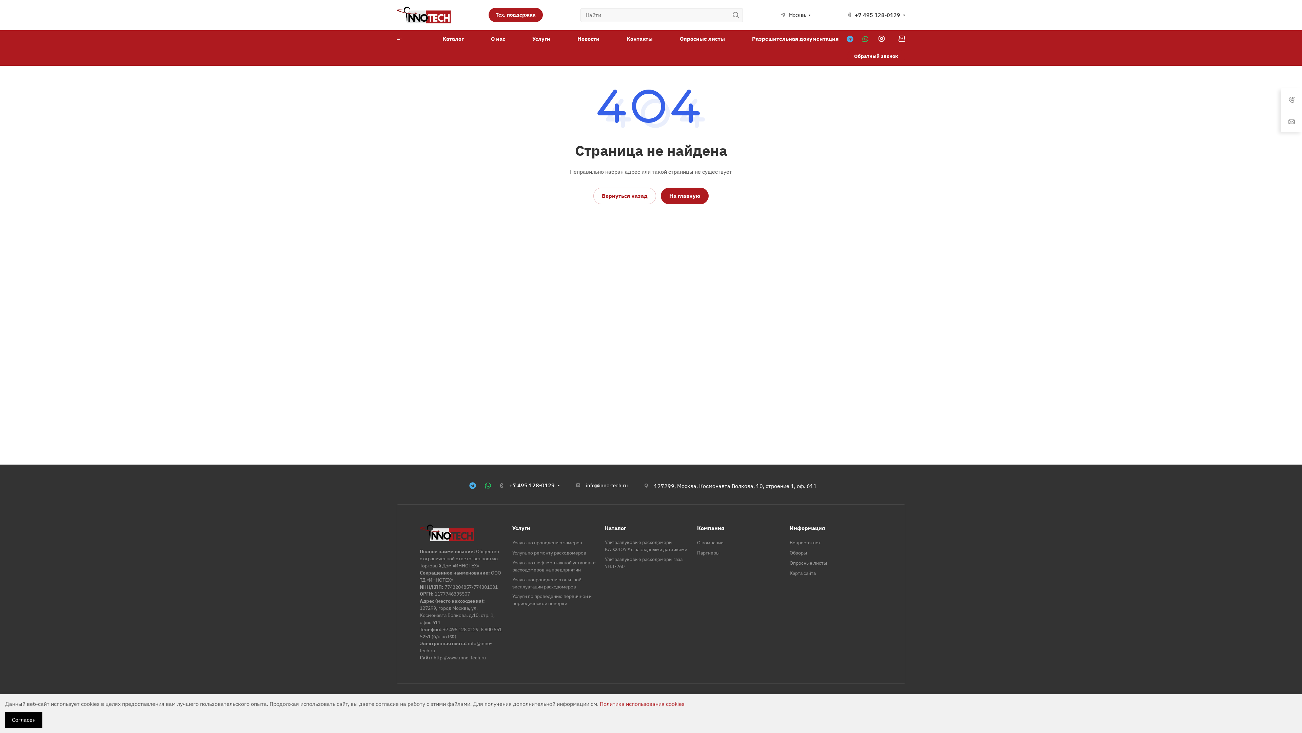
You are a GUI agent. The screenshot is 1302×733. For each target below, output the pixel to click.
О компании (710, 543)
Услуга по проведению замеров (547, 543)
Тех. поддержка (516, 15)
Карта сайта (803, 573)
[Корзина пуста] (901, 38)
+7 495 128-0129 (877, 15)
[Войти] (882, 39)
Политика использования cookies (642, 703)
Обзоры (798, 553)
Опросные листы (808, 563)
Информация (807, 528)
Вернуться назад (625, 195)
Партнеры (708, 553)
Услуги (521, 528)
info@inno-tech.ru (607, 485)
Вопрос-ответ (805, 543)
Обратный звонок (876, 56)
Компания (710, 528)
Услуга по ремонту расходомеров (549, 553)
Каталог (615, 528)
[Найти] (737, 15)
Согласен (24, 719)
